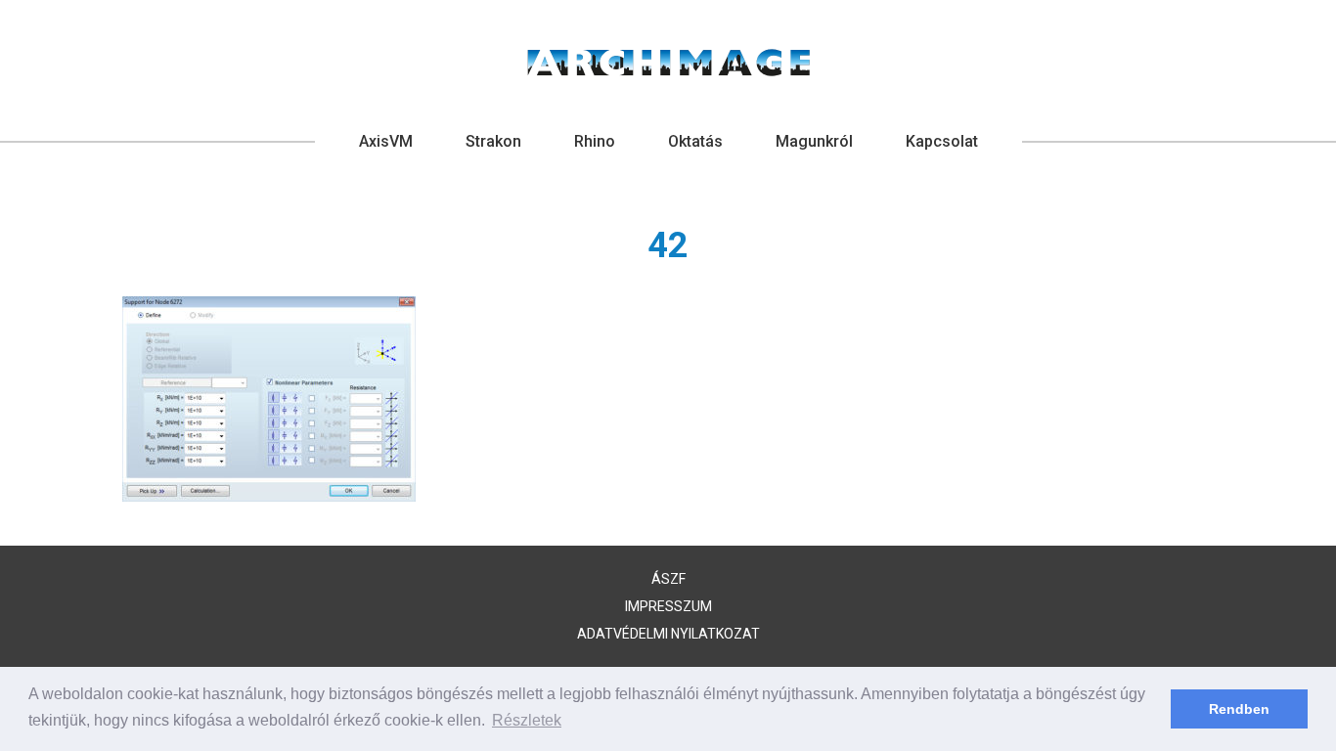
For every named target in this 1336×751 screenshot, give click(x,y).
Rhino (594, 141)
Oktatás (695, 141)
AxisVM (386, 141)
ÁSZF (668, 579)
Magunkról (814, 141)
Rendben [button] (1239, 709)
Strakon (493, 141)
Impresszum (668, 606)
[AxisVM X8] (668, 62)
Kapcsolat (942, 141)
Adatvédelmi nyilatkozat (668, 633)
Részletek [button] (526, 720)
